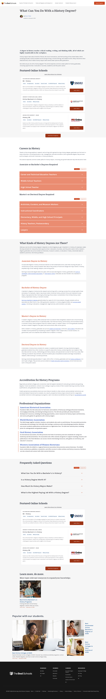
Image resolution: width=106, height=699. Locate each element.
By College (42, 673)
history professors (75, 359)
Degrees (55, 668)
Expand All (83, 169)
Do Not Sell (37, 691)
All (40, 675)
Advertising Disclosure (53, 691)
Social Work (68, 674)
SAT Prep (80, 675)
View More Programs (53, 135)
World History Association (32, 420)
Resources (81, 668)
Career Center (58, 3)
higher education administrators (60, 361)
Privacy (61, 691)
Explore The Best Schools (25, 3)
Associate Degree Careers (69, 671)
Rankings (43, 668)
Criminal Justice (68, 677)
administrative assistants (35, 273)
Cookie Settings (68, 691)
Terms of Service (77, 691)
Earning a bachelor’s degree (29, 300)
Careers (68, 668)
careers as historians (55, 328)
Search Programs (99, 3)
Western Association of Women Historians (40, 445)
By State (42, 671)
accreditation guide (80, 395)
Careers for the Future (70, 679)
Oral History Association (31, 432)
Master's (54, 675)
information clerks (50, 273)
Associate (55, 671)
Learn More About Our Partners (53, 74)
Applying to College (82, 671)
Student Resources (70, 3)
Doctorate (55, 678)
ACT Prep (80, 673)
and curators (71, 328)
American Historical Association (35, 407)
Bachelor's (55, 673)
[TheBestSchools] (9, 3)
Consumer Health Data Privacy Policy (91, 691)
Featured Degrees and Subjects (43, 3)
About (32, 691)
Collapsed (77, 169)
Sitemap (44, 691)
